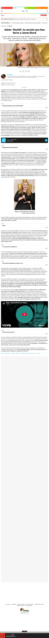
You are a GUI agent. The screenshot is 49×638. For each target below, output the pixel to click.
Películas (23, 353)
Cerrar (46, 19)
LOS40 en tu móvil (20, 605)
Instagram (17, 589)
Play (24, 635)
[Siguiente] (47, 22)
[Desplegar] (24, 631)
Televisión (10, 26)
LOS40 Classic (4, 26)
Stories (32, 589)
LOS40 (24, 11)
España (2, 15)
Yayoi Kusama (45, 22)
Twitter (23, 71)
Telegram (29, 71)
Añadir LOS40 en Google (9, 84)
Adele (24, 90)
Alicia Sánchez (10, 74)
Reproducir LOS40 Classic (46, 140)
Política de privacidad (21, 604)
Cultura (38, 353)
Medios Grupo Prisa (24, 613)
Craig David (14, 90)
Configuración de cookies (39, 604)
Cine (35, 353)
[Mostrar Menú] (2, 11)
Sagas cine (18, 353)
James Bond (37, 91)
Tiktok (19, 589)
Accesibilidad (13, 604)
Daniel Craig (6, 353)
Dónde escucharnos (28, 605)
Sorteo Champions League (18, 22)
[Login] (47, 11)
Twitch (30, 589)
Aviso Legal (8, 604)
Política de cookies (29, 604)
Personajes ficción (29, 353)
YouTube (22, 589)
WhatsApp (26, 71)
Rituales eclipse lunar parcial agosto (33, 22)
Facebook (20, 71)
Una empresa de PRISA (24, 610)
